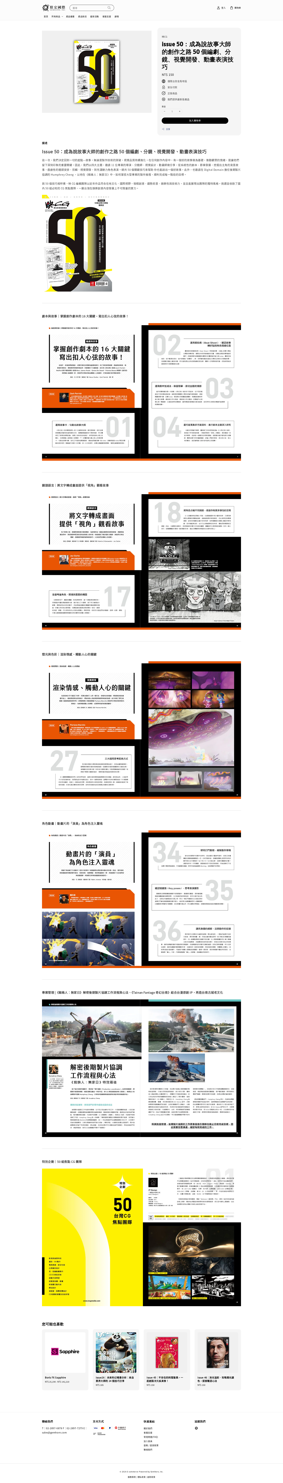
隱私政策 (142, 1476)
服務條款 (132, 1476)
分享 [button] (168, 129)
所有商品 (56, 16)
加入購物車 (195, 120)
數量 (164, 106)
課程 (117, 16)
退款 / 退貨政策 (151, 1445)
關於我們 (148, 1428)
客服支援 (106, 16)
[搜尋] (109, 8)
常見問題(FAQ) (151, 1436)
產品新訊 (82, 16)
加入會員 (148, 1441)
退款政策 (151, 1476)
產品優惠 (70, 16)
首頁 (46, 16)
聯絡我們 (148, 1449)
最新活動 (94, 16)
